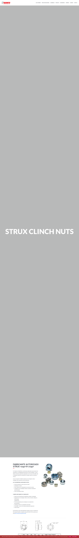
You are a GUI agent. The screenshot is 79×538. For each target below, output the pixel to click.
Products (57, 2)
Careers (71, 2)
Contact (75, 2)
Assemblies (52, 2)
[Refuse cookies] (77, 536)
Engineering (62, 2)
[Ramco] (6, 2)
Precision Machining (45, 2)
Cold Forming (38, 2)
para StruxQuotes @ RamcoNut (20, 513)
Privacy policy (74, 536)
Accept (70, 536)
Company (67, 2)
